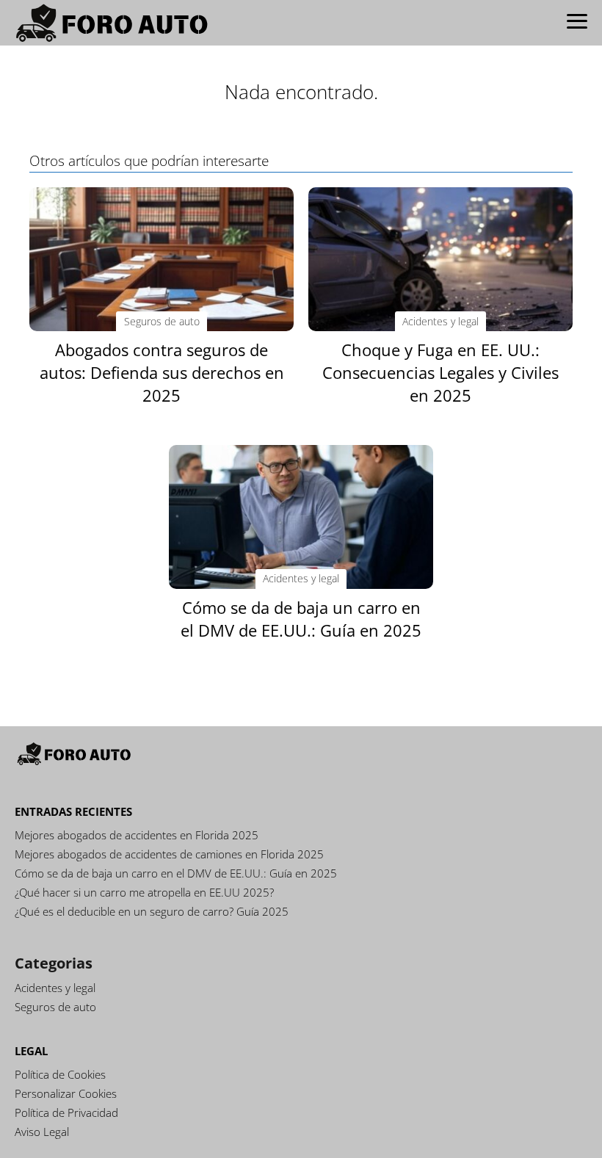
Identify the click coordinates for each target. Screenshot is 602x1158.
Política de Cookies (60, 1074)
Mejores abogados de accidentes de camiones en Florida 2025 (169, 854)
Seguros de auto (55, 1006)
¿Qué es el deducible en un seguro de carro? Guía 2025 (152, 911)
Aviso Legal (42, 1131)
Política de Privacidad (66, 1112)
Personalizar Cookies (66, 1093)
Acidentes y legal (55, 987)
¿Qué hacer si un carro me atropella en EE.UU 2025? (144, 892)
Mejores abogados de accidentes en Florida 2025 (136, 835)
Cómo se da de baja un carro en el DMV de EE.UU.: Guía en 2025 (176, 873)
